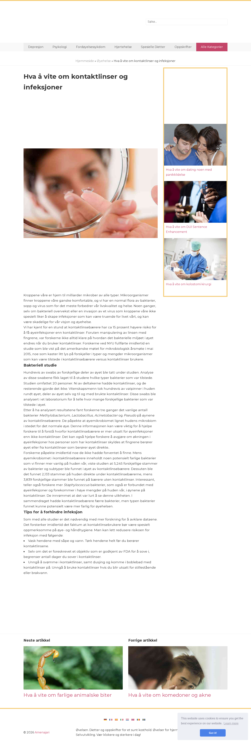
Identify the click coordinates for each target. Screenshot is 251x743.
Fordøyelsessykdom (90, 47)
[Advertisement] (82, 21)
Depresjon (35, 47)
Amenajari (42, 732)
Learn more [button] (231, 723)
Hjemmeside (85, 61)
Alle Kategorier (212, 47)
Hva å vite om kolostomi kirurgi (188, 284)
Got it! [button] (213, 732)
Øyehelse (104, 61)
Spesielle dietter (153, 47)
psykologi (60, 47)
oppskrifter (183, 47)
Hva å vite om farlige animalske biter (68, 695)
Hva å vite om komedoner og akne (169, 695)
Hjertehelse (123, 47)
